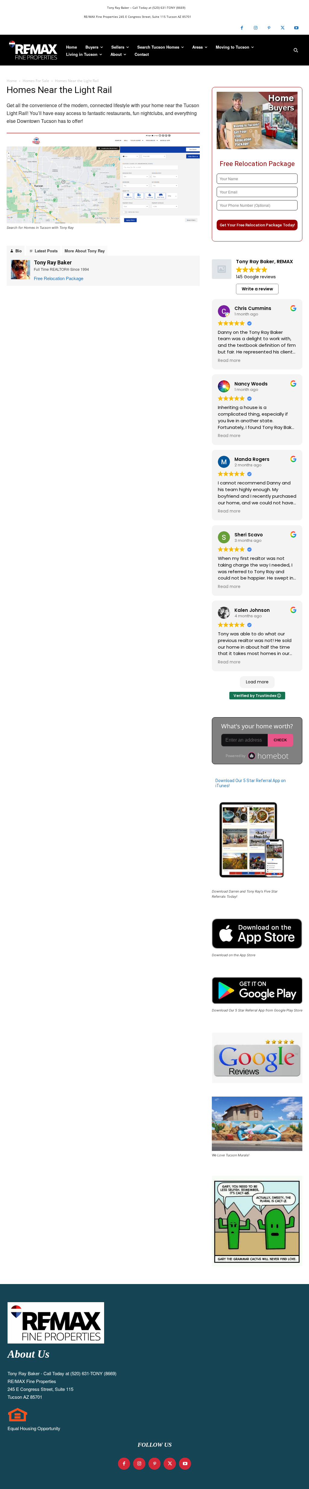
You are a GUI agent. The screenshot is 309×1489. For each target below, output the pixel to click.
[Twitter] (282, 28)
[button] (295, 50)
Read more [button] (229, 360)
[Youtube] (296, 28)
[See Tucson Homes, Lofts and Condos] (33, 50)
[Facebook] (242, 28)
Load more (257, 682)
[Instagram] (255, 28)
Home (12, 80)
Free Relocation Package (58, 278)
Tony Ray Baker (53, 262)
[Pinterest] (269, 28)
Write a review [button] (257, 289)
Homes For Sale (36, 80)
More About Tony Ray (85, 251)
